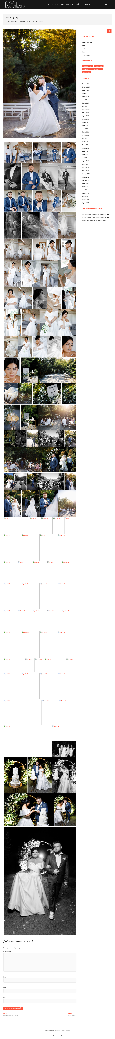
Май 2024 (84, 106)
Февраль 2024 (85, 109)
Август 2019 (85, 183)
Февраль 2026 (85, 84)
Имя (5, 977)
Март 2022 (85, 129)
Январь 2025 (85, 103)
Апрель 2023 (85, 116)
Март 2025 (85, 100)
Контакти (86, 4)
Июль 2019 (85, 187)
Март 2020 (85, 164)
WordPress (57, 1030)
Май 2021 (84, 138)
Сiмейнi (86, 72)
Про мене (55, 4)
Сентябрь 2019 (86, 180)
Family (83, 49)
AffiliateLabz (85, 220)
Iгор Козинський (49, 1030)
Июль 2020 (85, 154)
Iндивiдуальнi (87, 66)
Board (83, 52)
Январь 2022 (85, 132)
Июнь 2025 (85, 93)
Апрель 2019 (85, 193)
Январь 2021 (85, 145)
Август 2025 (85, 90)
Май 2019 (84, 190)
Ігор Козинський (12, 21)
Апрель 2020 (85, 161)
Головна (45, 4)
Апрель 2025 (85, 96)
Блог (63, 4)
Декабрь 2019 (86, 174)
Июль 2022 (85, 122)
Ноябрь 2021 (85, 135)
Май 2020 (84, 158)
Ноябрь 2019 (85, 177)
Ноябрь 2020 (85, 148)
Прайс (77, 4)
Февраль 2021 (85, 142)
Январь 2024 (85, 113)
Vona (83, 45)
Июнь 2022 (85, 125)
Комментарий (7, 951)
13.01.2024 (22, 21)
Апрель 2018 (85, 203)
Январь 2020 (85, 170)
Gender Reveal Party (87, 42)
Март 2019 (85, 196)
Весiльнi (40, 21)
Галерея (69, 4)
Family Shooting (86, 55)
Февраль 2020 (85, 167)
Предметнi (86, 69)
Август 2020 (85, 151)
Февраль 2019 (85, 199)
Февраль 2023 (85, 119)
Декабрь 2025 (86, 87)
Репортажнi (98, 69)
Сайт (4, 997)
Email (5, 987)
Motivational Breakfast (102, 214)
